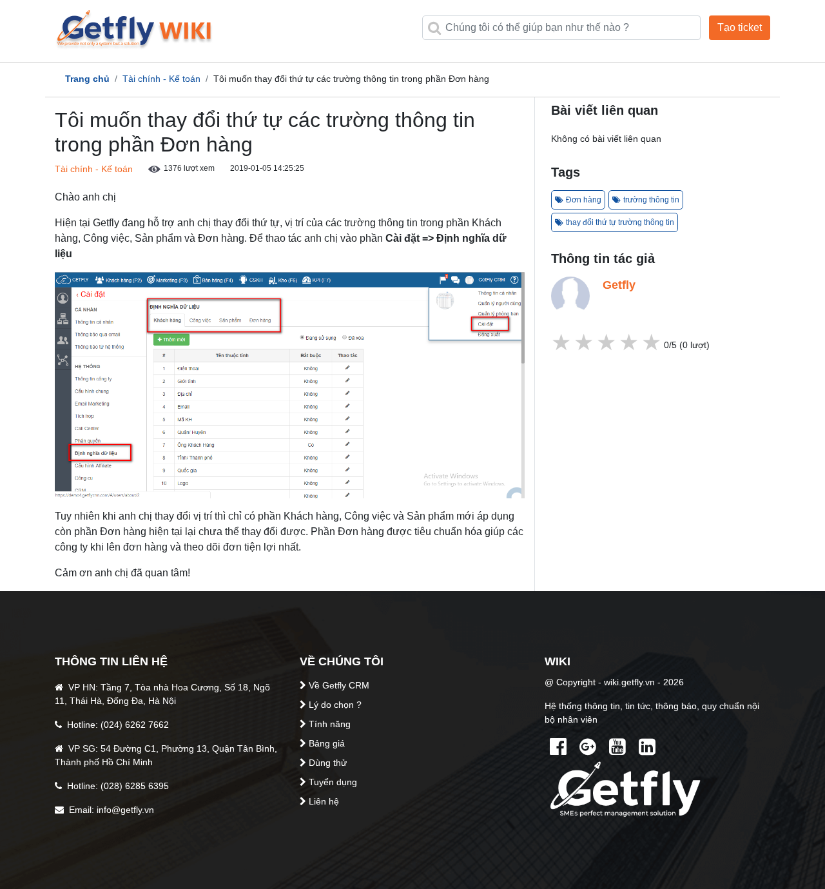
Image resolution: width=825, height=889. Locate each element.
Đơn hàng (583, 199)
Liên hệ (324, 801)
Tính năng (330, 724)
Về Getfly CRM (339, 685)
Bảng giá (327, 743)
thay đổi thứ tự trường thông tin (620, 222)
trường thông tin (651, 199)
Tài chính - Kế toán (161, 78)
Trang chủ (87, 78)
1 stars (652, 343)
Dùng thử (328, 762)
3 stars (607, 343)
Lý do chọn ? (335, 704)
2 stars (630, 343)
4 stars (585, 343)
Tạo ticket (739, 27)
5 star (562, 343)
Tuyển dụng (333, 782)
